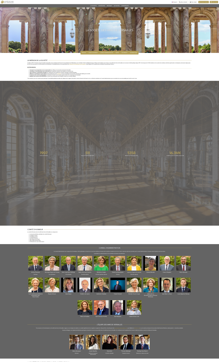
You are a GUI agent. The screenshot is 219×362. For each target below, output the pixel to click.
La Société (93, 5)
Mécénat (109, 5)
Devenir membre (204, 2)
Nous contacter (184, 2)
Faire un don (214, 2)
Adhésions (101, 5)
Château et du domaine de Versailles (77, 64)
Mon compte (194, 2)
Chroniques (125, 5)
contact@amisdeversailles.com (120, 328)
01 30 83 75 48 (137, 328)
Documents (124, 52)
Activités (116, 5)
